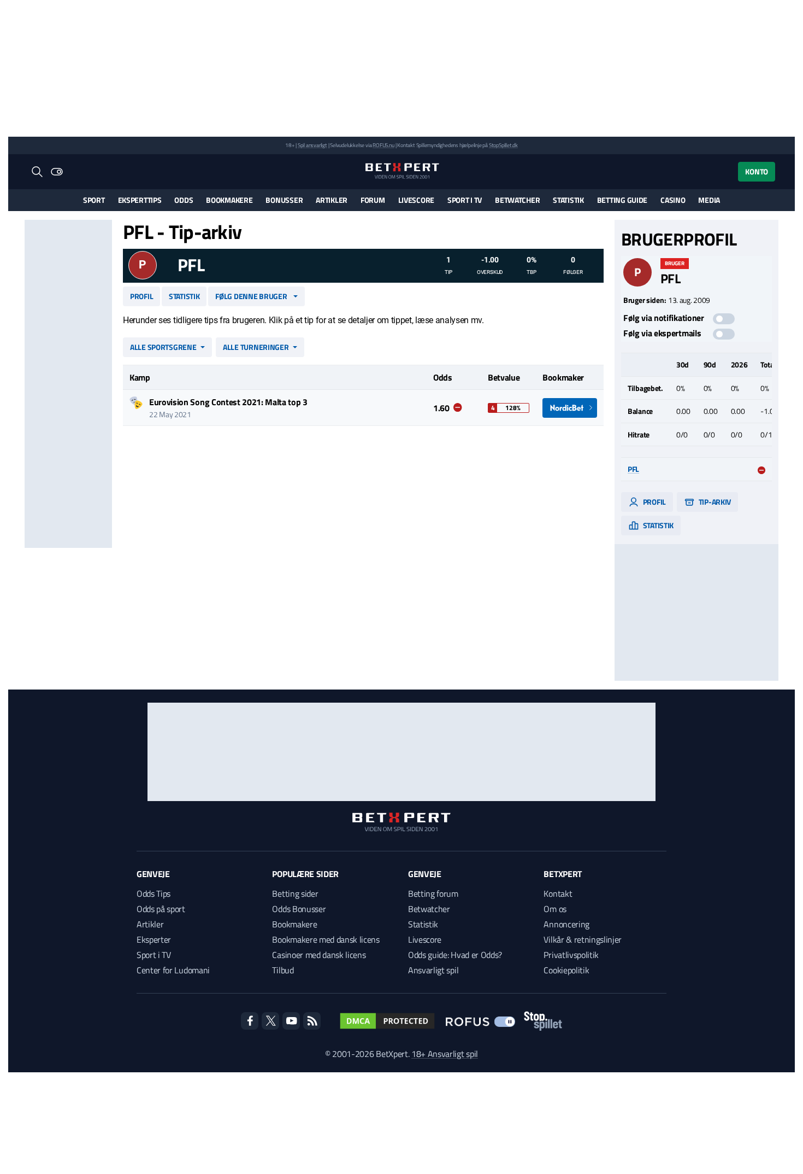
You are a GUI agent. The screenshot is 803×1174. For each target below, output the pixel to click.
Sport (94, 200)
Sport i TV (464, 200)
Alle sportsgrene (163, 347)
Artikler (331, 200)
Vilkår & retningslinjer (583, 939)
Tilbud (282, 970)
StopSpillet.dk (503, 145)
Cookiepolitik (566, 970)
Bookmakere (229, 200)
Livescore (416, 200)
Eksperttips (140, 200)
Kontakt (558, 893)
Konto (756, 171)
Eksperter (154, 939)
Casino (672, 200)
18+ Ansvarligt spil (444, 1053)
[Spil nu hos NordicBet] (569, 408)
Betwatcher (517, 200)
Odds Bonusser (299, 908)
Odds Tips (153, 893)
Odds (183, 200)
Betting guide (622, 200)
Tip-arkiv (714, 501)
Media (709, 200)
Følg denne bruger (251, 296)
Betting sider (295, 893)
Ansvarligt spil (433, 970)
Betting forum (433, 893)
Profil (141, 296)
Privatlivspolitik (571, 954)
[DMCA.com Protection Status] (387, 1021)
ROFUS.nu (383, 145)
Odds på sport (161, 908)
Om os (555, 908)
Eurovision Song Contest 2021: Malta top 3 (228, 401)
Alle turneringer (256, 347)
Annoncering (566, 924)
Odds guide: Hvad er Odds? (455, 954)
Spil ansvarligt (312, 145)
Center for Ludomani (173, 970)
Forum (373, 200)
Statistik (568, 200)
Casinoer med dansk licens (318, 954)
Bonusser (284, 200)
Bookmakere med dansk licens (325, 939)
